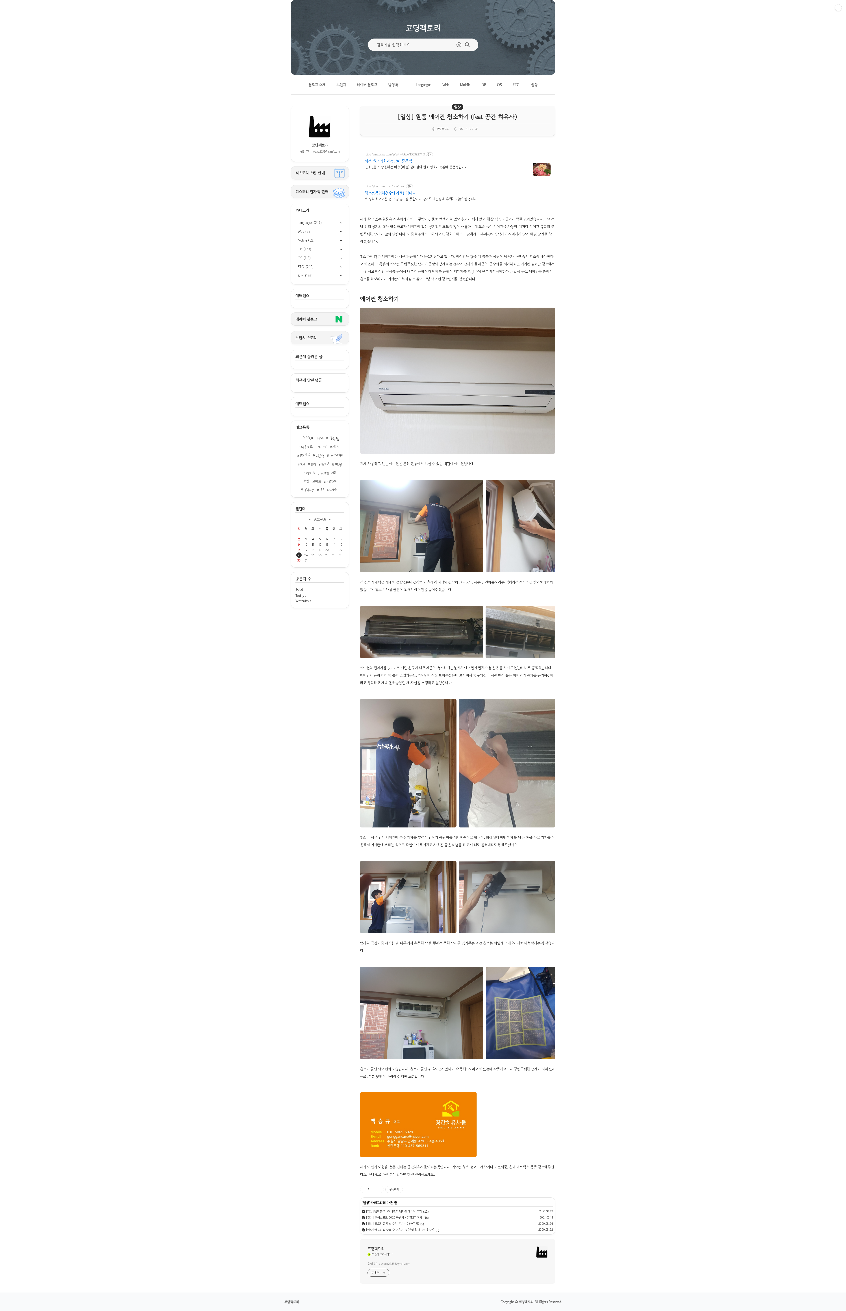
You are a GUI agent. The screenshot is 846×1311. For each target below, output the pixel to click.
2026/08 (320, 519)
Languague (423, 84)
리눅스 (310, 473)
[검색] (467, 44)
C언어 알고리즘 (327, 473)
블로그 (325, 464)
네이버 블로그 (367, 84)
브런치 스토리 (306, 338)
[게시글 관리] (379, 1189)
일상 (534, 84)
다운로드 (307, 446)
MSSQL (308, 438)
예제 (338, 464)
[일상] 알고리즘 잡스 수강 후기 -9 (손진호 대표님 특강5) (400, 1230)
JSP (321, 489)
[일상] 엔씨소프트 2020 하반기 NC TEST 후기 (394, 1217)
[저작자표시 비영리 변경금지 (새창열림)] (409, 1189)
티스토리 (322, 447)
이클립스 (331, 481)
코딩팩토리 (375, 1248)
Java (321, 437)
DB (483, 84)
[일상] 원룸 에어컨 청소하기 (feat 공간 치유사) (457, 116)
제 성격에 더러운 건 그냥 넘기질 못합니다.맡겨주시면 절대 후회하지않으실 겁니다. (421, 198)
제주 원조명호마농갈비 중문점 (388, 161)
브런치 (341, 84)
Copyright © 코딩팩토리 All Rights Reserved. (531, 1301)
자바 (302, 464)
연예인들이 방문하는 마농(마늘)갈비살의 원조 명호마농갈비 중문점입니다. (416, 166)
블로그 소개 (316, 84)
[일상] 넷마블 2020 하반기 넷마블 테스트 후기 (394, 1211)
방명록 (393, 84)
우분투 (309, 490)
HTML (336, 447)
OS (499, 84)
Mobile (465, 84)
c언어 (320, 455)
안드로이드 (313, 481)
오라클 (333, 489)
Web (445, 84)
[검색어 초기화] (459, 44)
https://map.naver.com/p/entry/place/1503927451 (395, 154)
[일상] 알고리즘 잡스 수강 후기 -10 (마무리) (392, 1223)
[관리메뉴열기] (838, 7)
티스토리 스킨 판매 (310, 173)
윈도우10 (304, 455)
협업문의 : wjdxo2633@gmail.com (388, 1263)
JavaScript (336, 455)
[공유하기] (373, 1189)
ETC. (516, 84)
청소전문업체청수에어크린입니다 (390, 193)
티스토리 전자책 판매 (311, 192)
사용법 (334, 438)
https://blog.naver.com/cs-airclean (385, 186)
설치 (313, 464)
